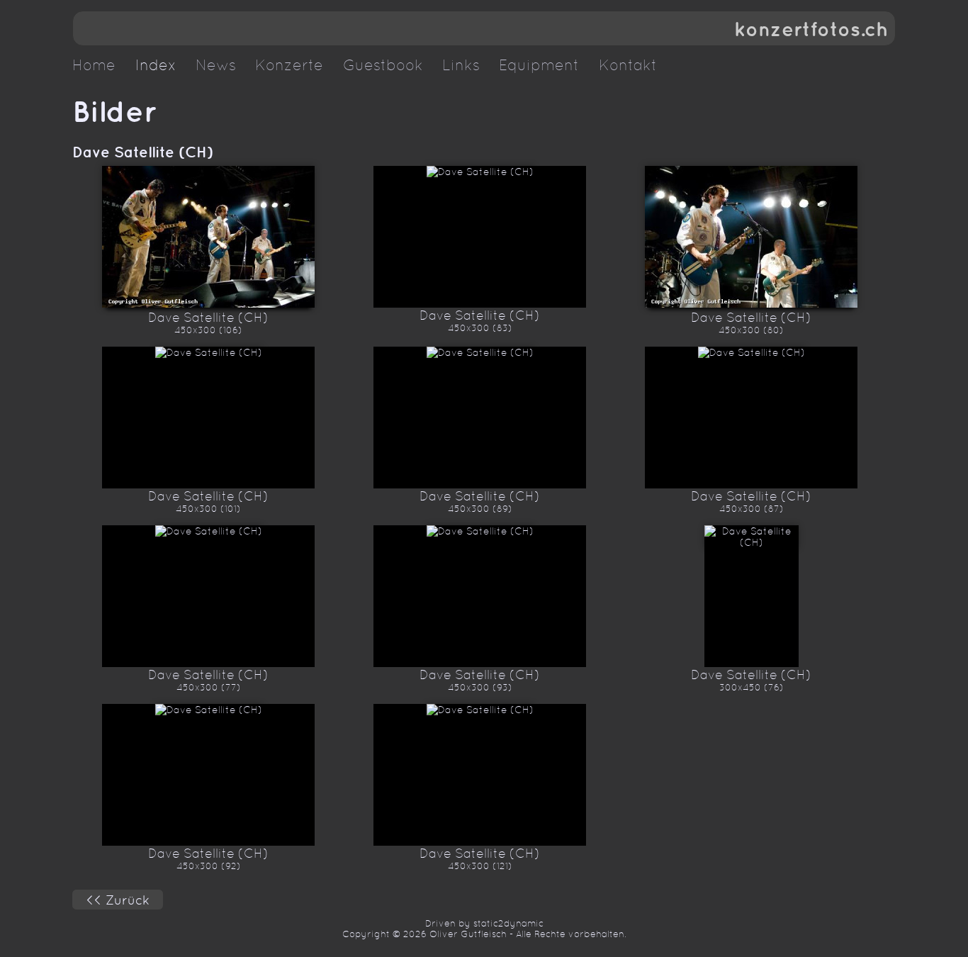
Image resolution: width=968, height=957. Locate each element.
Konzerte (289, 65)
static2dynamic (508, 923)
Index (155, 65)
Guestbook (383, 65)
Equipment (539, 65)
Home (94, 65)
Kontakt (628, 65)
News (216, 65)
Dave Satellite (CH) (142, 151)
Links (461, 65)
